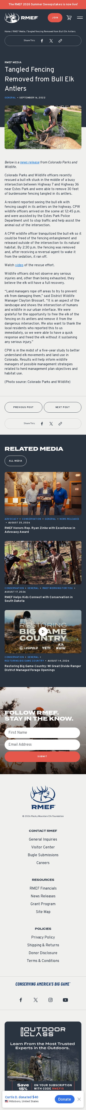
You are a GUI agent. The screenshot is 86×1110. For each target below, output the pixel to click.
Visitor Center (43, 847)
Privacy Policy (43, 937)
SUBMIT (42, 756)
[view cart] (69, 18)
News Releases (43, 896)
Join (55, 17)
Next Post (62, 407)
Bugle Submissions (43, 855)
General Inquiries (43, 839)
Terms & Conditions (43, 961)
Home (8, 31)
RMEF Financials (43, 888)
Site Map (43, 912)
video (19, 265)
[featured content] (43, 1060)
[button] (42, 40)
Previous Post (23, 407)
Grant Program (43, 904)
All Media (15, 460)
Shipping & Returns (43, 945)
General (10, 97)
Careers (43, 863)
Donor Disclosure (43, 953)
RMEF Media (19, 31)
